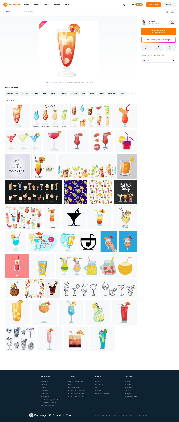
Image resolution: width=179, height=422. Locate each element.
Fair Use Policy (143, 415)
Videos (46, 5)
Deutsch (128, 390)
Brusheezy (44, 381)
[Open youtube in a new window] (70, 415)
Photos (36, 5)
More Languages (131, 396)
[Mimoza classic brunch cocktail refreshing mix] (67, 241)
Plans (132, 5)
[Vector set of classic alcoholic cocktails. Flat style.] (33, 192)
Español (128, 384)
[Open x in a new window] (67, 415)
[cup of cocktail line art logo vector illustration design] (17, 166)
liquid (122, 93)
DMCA (70, 384)
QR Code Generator (47, 406)
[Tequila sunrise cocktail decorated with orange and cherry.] (17, 116)
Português (128, 387)
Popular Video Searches (76, 396)
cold (83, 93)
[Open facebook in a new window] (50, 415)
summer (74, 93)
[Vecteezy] (11, 5)
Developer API (45, 396)
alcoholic (63, 93)
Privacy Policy (133, 415)
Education (44, 393)
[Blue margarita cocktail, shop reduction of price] (43, 241)
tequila (91, 93)
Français (128, 393)
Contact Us (99, 384)
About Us (98, 387)
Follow (172, 24)
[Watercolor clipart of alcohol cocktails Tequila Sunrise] (78, 141)
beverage (111, 93)
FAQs (97, 381)
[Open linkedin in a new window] (57, 415)
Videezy (43, 387)
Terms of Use (123, 415)
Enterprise (44, 390)
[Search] (167, 11)
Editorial (57, 5)
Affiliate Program (74, 387)
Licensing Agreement (75, 381)
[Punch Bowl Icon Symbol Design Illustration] (88, 241)
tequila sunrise (12, 93)
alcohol (35, 93)
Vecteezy (44, 384)
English (127, 381)
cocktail (25, 93)
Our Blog (98, 390)
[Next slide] (134, 93)
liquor (101, 93)
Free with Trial (158, 31)
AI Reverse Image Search (49, 400)
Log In (168, 5)
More (67, 5)
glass (53, 93)
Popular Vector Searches (76, 390)
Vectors (26, 5)
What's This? (160, 55)
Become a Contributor (103, 393)
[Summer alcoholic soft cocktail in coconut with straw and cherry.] (14, 288)
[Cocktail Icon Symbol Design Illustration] (74, 217)
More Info (146, 60)
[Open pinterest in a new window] (60, 415)
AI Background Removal (49, 403)
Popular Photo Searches (76, 393)
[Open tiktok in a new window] (63, 415)
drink (45, 93)
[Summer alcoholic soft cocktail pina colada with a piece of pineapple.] (125, 217)
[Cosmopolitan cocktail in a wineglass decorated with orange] (54, 141)
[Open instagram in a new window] (53, 415)
